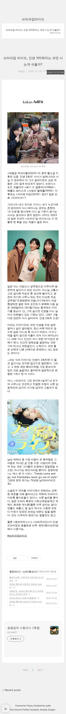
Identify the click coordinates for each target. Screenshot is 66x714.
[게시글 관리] (23, 558)
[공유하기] (19, 558)
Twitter (26, 709)
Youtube (43, 709)
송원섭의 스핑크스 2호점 (23, 627)
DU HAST (12, 632)
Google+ (52, 709)
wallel (48, 705)
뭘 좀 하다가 (15, 571)
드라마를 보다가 (30, 571)
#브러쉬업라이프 (17, 535)
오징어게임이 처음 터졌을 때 (22, 598)
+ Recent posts (11, 690)
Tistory (30, 705)
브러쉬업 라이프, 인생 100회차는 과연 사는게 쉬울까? (33, 29)
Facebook (34, 709)
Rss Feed (14, 709)
